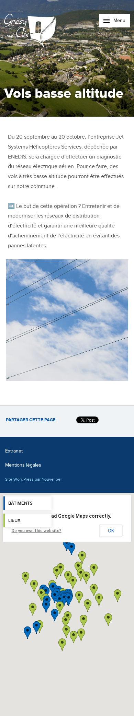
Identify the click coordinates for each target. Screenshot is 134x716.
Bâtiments (20, 503)
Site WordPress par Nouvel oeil (34, 479)
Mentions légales (23, 465)
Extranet (14, 451)
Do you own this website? (37, 530)
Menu (118, 20)
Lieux (14, 520)
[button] (87, 605)
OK (111, 530)
